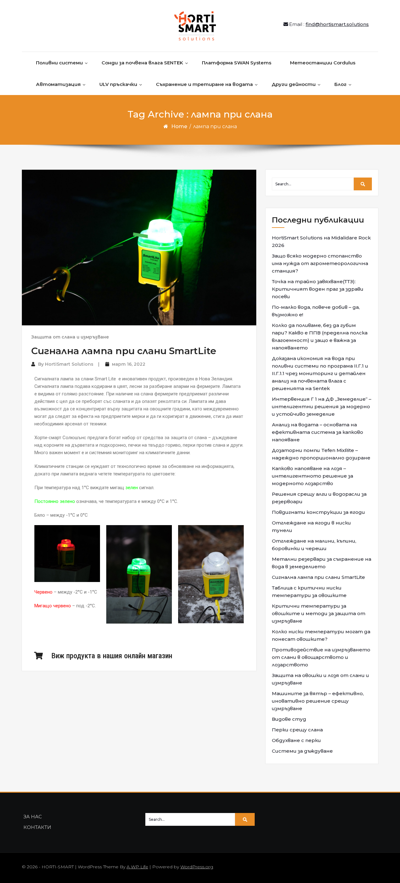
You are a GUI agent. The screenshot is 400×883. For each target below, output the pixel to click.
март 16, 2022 (128, 364)
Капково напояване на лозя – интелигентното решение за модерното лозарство (312, 475)
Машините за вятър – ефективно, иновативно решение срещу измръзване (318, 700)
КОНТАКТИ (37, 827)
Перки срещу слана (297, 730)
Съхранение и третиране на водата (204, 84)
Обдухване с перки (296, 740)
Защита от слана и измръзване (70, 337)
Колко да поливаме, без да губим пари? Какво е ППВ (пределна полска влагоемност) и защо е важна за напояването (320, 336)
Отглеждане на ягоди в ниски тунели (311, 526)
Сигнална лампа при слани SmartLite (123, 351)
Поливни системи (59, 63)
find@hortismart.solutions (337, 24)
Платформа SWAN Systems (236, 63)
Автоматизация (58, 84)
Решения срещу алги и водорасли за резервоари (319, 497)
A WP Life (137, 867)
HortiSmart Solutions (69, 364)
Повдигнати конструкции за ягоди (318, 512)
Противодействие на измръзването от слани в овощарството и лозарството (321, 657)
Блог (340, 84)
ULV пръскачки (118, 84)
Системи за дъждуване (302, 751)
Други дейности (294, 84)
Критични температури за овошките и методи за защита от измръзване (318, 613)
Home (179, 126)
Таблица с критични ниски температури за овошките (309, 591)
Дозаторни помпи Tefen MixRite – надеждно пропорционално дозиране (321, 454)
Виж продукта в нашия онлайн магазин (111, 655)
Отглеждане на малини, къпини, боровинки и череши (314, 544)
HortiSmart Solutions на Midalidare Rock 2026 (321, 241)
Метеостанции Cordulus (322, 63)
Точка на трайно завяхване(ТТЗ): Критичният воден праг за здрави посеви (317, 288)
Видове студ (289, 719)
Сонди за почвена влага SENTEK (142, 63)
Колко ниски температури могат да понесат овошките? (321, 635)
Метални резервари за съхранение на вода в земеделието (321, 562)
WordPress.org (196, 867)
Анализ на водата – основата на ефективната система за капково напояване (317, 432)
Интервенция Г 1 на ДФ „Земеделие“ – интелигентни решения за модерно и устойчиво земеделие (321, 406)
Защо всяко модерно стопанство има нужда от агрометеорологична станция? (320, 263)
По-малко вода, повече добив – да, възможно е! (316, 311)
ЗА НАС (32, 817)
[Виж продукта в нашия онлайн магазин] (38, 656)
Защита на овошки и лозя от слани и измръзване (320, 679)
